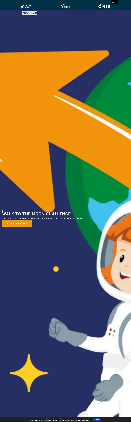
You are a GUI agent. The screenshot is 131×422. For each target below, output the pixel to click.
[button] (2, 211)
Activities (94, 13)
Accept (97, 419)
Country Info (84, 13)
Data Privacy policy (72, 420)
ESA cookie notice (84, 420)
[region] (65, 211)
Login (107, 13)
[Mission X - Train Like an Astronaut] (29, 13)
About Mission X (72, 13)
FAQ (101, 13)
